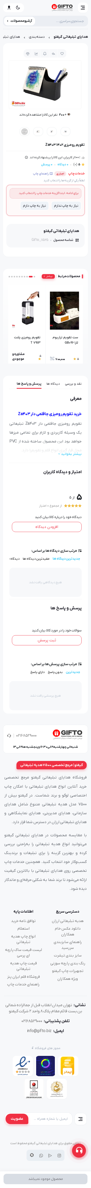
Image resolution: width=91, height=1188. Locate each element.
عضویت (17, 1118)
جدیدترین (73, 672)
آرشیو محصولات (21, 21)
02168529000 (26, 735)
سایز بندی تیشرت (68, 955)
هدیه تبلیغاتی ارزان (68, 921)
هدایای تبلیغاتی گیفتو (71, 36)
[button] (83, 8)
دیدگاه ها (53, 384)
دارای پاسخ (37, 672)
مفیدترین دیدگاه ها (36, 559)
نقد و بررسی (73, 384)
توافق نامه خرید (23, 921)
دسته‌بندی (37, 36)
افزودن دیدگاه (46, 526)
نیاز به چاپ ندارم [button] (66, 205)
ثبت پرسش (47, 640)
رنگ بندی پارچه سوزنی (67, 963)
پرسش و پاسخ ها (29, 384)
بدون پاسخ (55, 672)
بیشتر (49, 276)
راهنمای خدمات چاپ (23, 984)
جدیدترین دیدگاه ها (66, 559)
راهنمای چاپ (41, 174)
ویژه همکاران (67, 978)
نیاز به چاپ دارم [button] (34, 205)
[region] (45, 38)
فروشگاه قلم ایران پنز (23, 976)
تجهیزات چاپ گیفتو (67, 970)
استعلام (23, 928)
